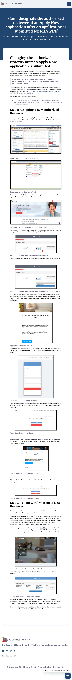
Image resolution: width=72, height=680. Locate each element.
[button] (69, 4)
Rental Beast (43, 528)
